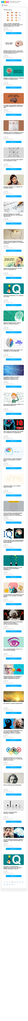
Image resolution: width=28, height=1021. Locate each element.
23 (4, 884)
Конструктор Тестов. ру (15, 2)
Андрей (5, 545)
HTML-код (6, 27)
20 (17, 882)
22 (22, 882)
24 (7, 884)
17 (9, 882)
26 (12, 884)
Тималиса (6, 708)
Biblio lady (6, 790)
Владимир (6, 28)
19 (14, 882)
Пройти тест (14, 33)
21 (20, 882)
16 (6, 882)
